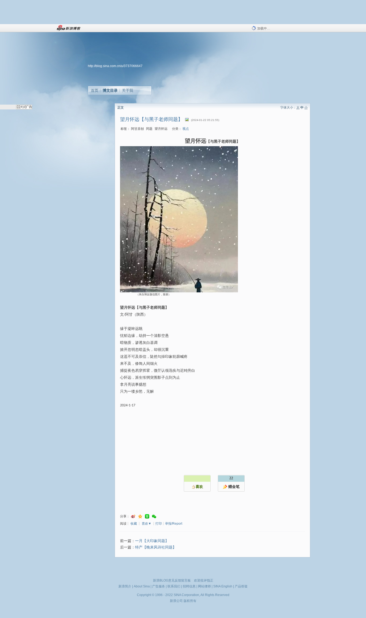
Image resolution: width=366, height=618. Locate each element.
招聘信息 (189, 586)
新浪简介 (124, 586)
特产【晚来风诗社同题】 (155, 547)
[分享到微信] (154, 516)
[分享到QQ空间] (140, 516)
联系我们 (173, 586)
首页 (94, 90)
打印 (158, 523)
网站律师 (204, 586)
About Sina (142, 586)
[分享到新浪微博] (133, 516)
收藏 (133, 523)
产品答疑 (241, 586)
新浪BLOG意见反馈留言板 (172, 580)
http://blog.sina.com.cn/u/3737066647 (115, 66)
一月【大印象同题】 (152, 541)
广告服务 (158, 586)
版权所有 (190, 601)
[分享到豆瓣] (147, 516)
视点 (185, 129)
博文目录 (110, 90)
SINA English (222, 586)
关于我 (127, 90)
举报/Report (173, 523)
